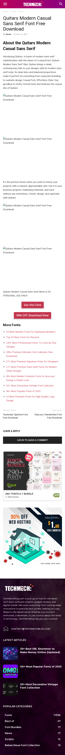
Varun (8, 34)
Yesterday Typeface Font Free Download (15, 416)
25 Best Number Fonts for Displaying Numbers (30, 331)
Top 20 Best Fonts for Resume (22, 337)
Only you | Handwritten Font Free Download (48, 416)
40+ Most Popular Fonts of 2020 (23, 391)
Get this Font (32, 305)
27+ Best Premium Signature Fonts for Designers (32, 361)
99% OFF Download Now (32, 315)
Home (5, 11)
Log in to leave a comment (32, 440)
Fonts (21, 11)
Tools (13, 11)
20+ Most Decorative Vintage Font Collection (30, 385)
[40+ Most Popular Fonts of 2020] (10, 671)
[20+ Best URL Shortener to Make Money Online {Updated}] (10, 653)
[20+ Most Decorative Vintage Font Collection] (10, 689)
